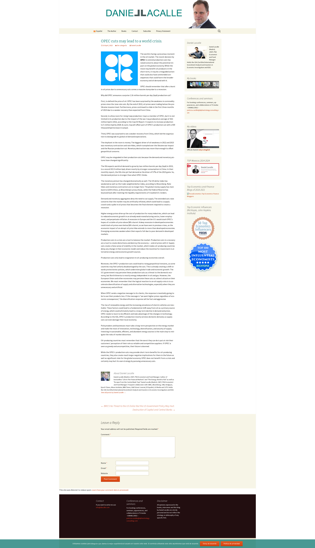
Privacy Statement (163, 31)
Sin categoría (122, 45)
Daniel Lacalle (136, 45)
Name (104, 463)
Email (104, 468)
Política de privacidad (232, 544)
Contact (135, 31)
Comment (106, 434)
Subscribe (147, 31)
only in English (204, 150)
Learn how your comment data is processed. (110, 490)
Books (123, 31)
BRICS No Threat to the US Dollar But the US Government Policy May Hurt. (137, 405)
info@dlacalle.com (103, 507)
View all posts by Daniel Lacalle (113, 392)
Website (104, 473)
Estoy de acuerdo (209, 544)
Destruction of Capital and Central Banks (154, 409)
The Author (111, 31)
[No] (312, 543)
